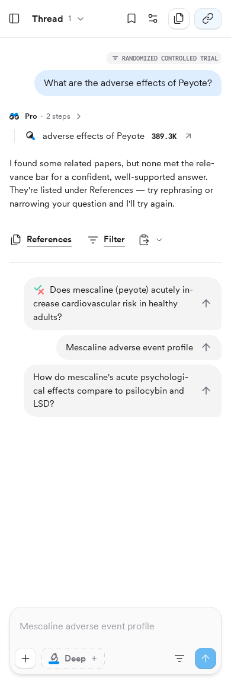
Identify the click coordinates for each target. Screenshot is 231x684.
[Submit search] (205, 658)
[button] (128, 83)
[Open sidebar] (14, 19)
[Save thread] (131, 19)
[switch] (73, 658)
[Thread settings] (152, 19)
